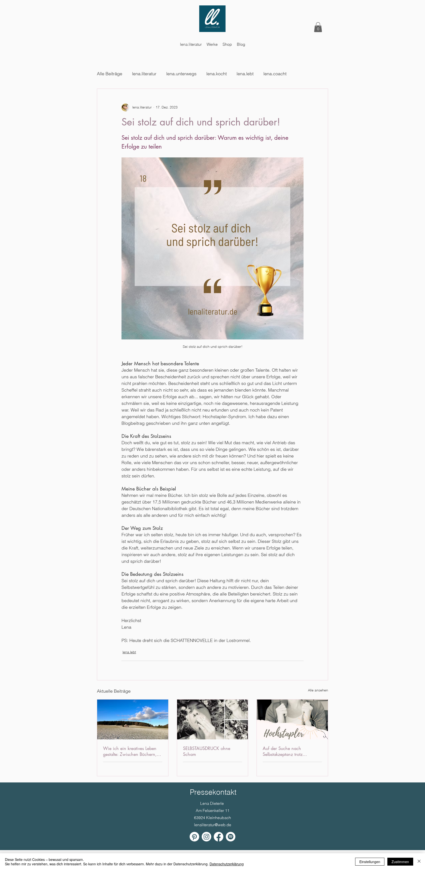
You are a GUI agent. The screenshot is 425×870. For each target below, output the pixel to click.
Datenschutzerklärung (227, 863)
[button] (318, 27)
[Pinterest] (194, 836)
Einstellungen (369, 861)
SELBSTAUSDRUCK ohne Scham (206, 751)
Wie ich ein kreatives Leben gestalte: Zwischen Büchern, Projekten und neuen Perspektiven (130, 751)
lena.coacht (275, 73)
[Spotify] (230, 836)
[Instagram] (206, 836)
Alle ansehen (318, 690)
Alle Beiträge (109, 73)
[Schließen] (419, 861)
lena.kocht (216, 73)
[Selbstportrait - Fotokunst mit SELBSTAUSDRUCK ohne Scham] (212, 719)
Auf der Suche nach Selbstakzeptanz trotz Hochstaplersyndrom (283, 751)
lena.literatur (144, 73)
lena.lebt (245, 73)
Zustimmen (400, 861)
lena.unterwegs (181, 73)
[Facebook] (218, 836)
